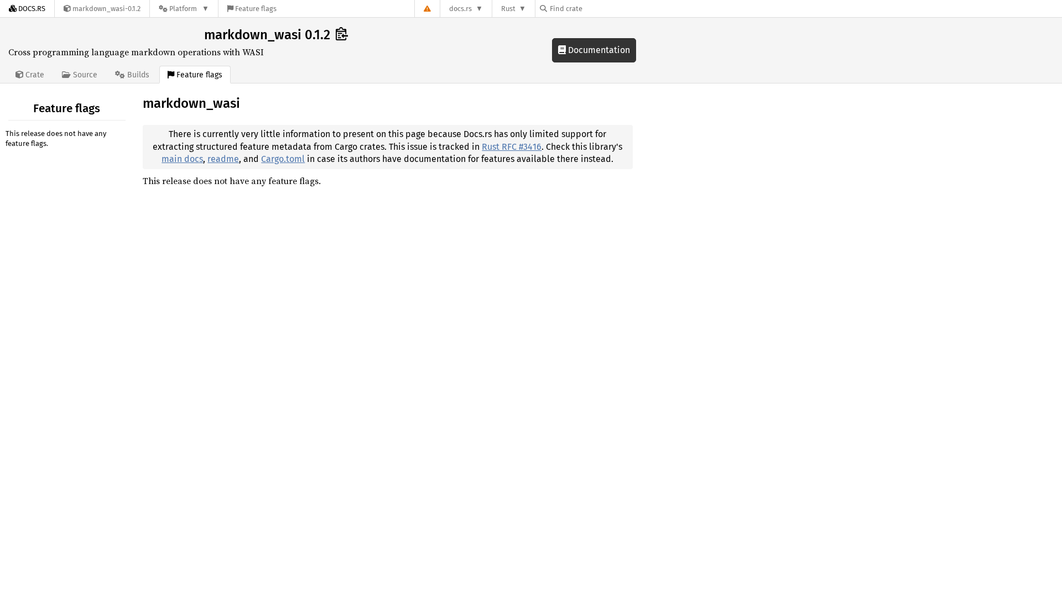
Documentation (598, 50)
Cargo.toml (283, 159)
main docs (182, 159)
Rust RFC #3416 (512, 147)
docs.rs (460, 8)
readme (223, 159)
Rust (508, 8)
